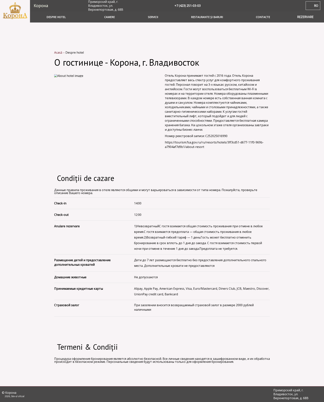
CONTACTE (263, 17)
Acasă (58, 52)
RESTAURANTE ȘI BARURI (207, 17)
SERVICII (153, 17)
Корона (41, 5)
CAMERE (109, 17)
